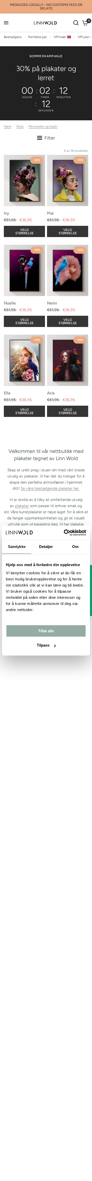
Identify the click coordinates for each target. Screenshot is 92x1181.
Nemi (52, 303)
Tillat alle (46, 631)
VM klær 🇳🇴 (62, 37)
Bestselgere (12, 37)
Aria (50, 393)
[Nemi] (67, 270)
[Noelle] (24, 270)
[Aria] (67, 360)
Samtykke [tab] (17, 546)
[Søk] (76, 23)
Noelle (10, 303)
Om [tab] (75, 546)
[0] (84, 23)
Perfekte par (37, 37)
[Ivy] (24, 180)
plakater (22, 506)
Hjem (7, 126)
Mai (50, 213)
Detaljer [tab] (46, 546)
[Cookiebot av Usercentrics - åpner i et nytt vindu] (65, 532)
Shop (20, 126)
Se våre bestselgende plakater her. (50, 488)
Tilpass (43, 645)
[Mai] (67, 180)
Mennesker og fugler (43, 126)
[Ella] (24, 360)
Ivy (6, 213)
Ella (7, 393)
